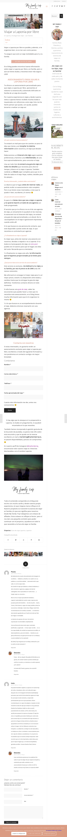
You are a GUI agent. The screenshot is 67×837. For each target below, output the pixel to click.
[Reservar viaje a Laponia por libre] (6, 554)
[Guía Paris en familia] (65, 418)
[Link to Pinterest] (64, 6)
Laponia (8, 36)
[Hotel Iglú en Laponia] (40, 554)
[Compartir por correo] (39, 539)
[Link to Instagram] (54, 6)
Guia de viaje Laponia (18, 530)
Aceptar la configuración (19, 833)
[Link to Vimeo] (59, 6)
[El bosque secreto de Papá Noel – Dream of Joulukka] (16, 554)
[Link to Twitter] (57, 6)
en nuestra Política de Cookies (54, 830)
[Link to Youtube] (62, 6)
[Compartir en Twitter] (16, 539)
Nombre (7, 365)
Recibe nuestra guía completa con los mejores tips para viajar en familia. (57, 155)
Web (25, 801)
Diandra (30, 36)
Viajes (22, 36)
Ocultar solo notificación (34, 833)
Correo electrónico (11, 374)
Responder (13, 647)
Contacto (64, 1)
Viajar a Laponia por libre (21, 32)
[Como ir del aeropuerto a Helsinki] (26, 554)
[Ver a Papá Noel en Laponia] (11, 554)
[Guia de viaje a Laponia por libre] (30, 554)
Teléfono (7, 383)
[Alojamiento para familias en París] (1, 418)
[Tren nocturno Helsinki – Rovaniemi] (21, 554)
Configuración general (49, 833)
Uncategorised (15, 36)
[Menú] (47, 6)
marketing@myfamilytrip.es (30, 437)
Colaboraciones (57, 1)
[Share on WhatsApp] (23, 539)
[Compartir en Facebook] (8, 539)
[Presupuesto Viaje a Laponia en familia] (35, 554)
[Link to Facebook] (52, 6)
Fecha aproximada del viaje (14, 393)
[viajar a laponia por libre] (23, 21)
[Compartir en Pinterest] (31, 539)
